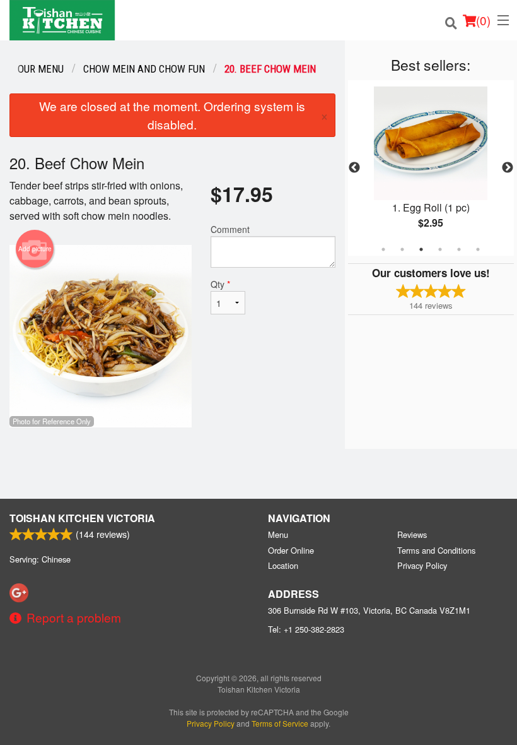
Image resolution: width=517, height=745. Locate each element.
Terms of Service (280, 723)
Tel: (306, 629)
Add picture (35, 248)
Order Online (291, 550)
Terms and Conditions (436, 550)
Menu (278, 534)
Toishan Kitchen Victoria (82, 518)
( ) (483, 19)
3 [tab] (421, 249)
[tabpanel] (431, 168)
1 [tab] (383, 249)
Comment (230, 229)
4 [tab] (440, 249)
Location (283, 565)
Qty (220, 284)
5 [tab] (459, 249)
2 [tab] (402, 249)
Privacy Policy (422, 565)
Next (507, 168)
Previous (354, 168)
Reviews (412, 534)
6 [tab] (478, 249)
